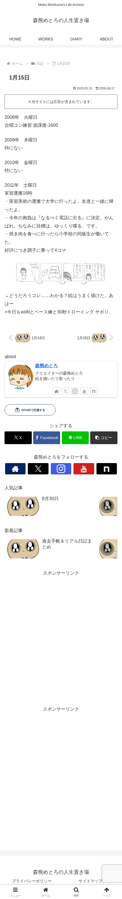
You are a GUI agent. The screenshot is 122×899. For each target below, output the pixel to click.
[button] (103, 437)
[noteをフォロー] (93, 391)
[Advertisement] (61, 638)
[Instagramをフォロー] (75, 391)
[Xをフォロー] (65, 391)
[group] (50, 506)
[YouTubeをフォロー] (84, 391)
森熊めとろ (46, 365)
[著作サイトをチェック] (56, 391)
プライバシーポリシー (32, 881)
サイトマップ (90, 881)
